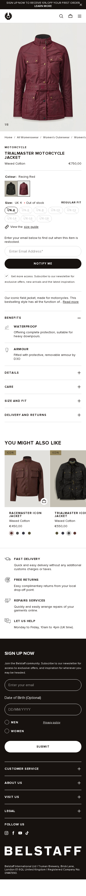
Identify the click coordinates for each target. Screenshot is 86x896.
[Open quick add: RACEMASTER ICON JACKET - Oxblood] (44, 501)
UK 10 (57, 211)
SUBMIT (43, 747)
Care (9, 387)
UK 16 (29, 219)
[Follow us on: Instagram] (6, 833)
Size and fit (16, 401)
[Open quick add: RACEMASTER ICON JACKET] (11, 533)
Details (12, 373)
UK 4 (12, 211)
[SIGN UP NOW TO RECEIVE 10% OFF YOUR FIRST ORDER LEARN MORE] (43, 4)
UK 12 (73, 211)
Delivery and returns (25, 415)
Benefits (13, 318)
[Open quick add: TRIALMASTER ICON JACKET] (57, 533)
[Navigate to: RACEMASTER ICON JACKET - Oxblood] (27, 478)
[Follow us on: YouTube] (20, 833)
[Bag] (70, 16)
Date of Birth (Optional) (23, 697)
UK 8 (41, 211)
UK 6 (27, 211)
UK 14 (13, 219)
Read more (71, 302)
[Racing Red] (23, 189)
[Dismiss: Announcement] (81, 4)
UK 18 (45, 219)
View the (24, 227)
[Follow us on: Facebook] (13, 833)
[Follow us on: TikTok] (27, 833)
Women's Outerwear (56, 137)
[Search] (61, 16)
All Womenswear (28, 137)
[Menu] (79, 16)
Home (8, 137)
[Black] (11, 189)
